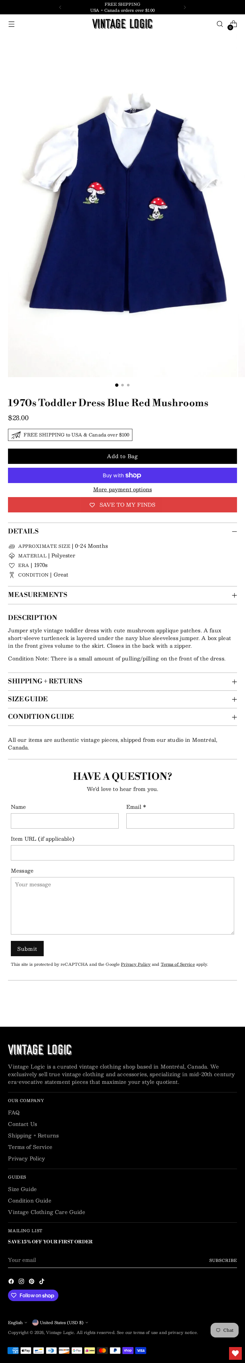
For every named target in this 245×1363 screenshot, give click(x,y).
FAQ (13, 1112)
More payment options (122, 489)
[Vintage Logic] (122, 24)
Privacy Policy (136, 964)
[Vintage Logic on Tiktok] (42, 1282)
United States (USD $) (62, 1322)
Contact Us (22, 1124)
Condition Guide (29, 1200)
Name (18, 807)
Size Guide (22, 1189)
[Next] (185, 7)
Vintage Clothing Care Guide (46, 1212)
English (15, 1322)
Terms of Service (178, 964)
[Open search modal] (219, 24)
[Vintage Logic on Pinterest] (32, 1282)
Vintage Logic (60, 1332)
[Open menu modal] (11, 24)
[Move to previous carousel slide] (217, 1005)
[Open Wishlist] (235, 1353)
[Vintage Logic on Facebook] (12, 1282)
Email (136, 807)
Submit (27, 948)
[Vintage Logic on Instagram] (22, 1282)
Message (22, 871)
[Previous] (60, 7)
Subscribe (223, 1260)
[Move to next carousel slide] (231, 1004)
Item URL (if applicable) (42, 839)
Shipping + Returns (33, 1135)
